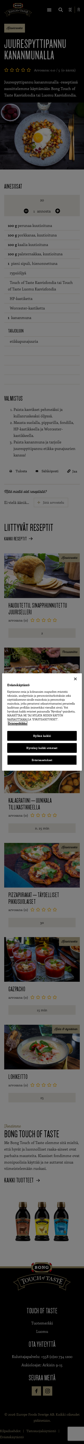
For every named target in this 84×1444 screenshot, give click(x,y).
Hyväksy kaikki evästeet (41, 748)
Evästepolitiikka (17, 723)
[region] (42, 722)
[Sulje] (75, 679)
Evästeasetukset (42, 760)
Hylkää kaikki (42, 736)
